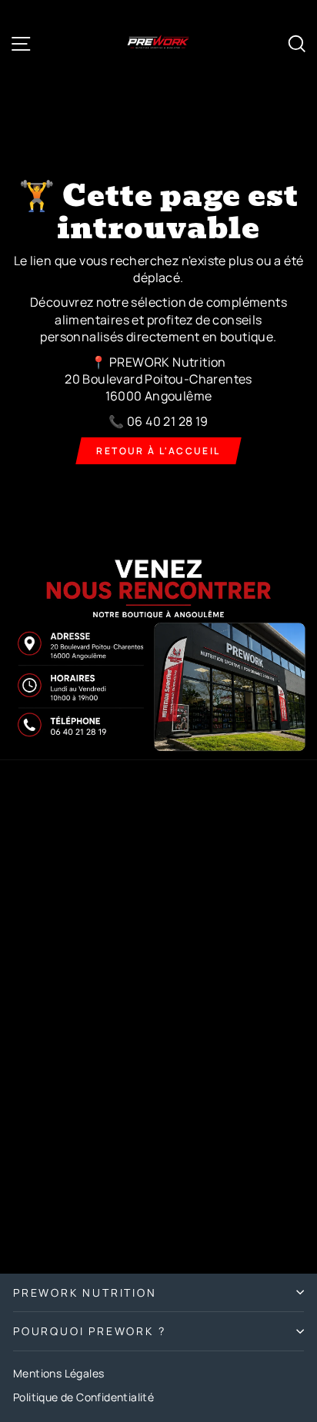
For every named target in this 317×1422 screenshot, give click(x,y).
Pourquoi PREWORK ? (89, 1331)
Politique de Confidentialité (83, 1397)
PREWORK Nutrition (85, 1292)
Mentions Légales (58, 1373)
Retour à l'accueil (158, 450)
